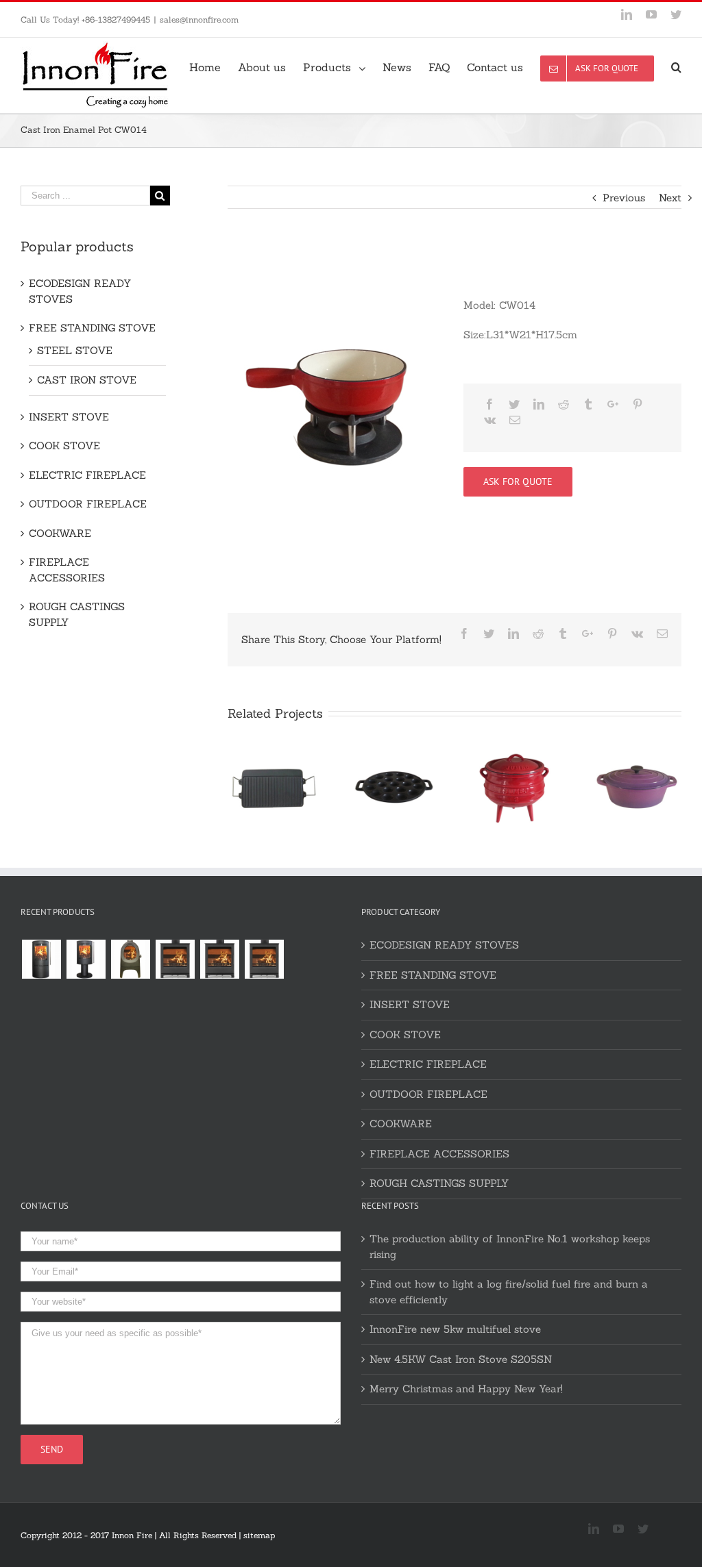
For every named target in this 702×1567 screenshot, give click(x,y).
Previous (624, 197)
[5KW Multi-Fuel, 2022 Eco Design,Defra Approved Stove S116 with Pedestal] (85, 959)
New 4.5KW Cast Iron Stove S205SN (461, 1359)
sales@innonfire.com (199, 19)
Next (670, 197)
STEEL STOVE (74, 350)
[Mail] (514, 419)
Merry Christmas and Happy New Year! (466, 1388)
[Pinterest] (637, 404)
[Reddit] (563, 404)
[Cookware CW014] (330, 407)
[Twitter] (514, 404)
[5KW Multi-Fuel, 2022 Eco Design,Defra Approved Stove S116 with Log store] (41, 959)
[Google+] (612, 404)
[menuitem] (213, 66)
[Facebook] (489, 404)
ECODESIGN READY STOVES (80, 291)
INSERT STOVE (69, 416)
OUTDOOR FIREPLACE (88, 503)
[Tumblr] (588, 404)
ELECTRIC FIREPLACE (87, 474)
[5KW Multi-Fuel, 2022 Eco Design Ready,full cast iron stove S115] (130, 959)
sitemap (259, 1535)
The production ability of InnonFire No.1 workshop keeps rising (510, 1246)
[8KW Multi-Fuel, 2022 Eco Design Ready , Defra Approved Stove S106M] (219, 959)
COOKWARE (60, 533)
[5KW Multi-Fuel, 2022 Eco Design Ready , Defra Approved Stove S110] (174, 959)
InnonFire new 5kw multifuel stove (455, 1329)
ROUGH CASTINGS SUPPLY (77, 614)
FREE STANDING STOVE (92, 327)
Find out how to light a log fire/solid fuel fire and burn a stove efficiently (509, 1291)
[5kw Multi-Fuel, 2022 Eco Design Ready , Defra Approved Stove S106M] (264, 959)
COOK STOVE (64, 445)
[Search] (676, 66)
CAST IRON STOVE (86, 379)
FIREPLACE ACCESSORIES (67, 569)
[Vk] (490, 419)
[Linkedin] (538, 404)
